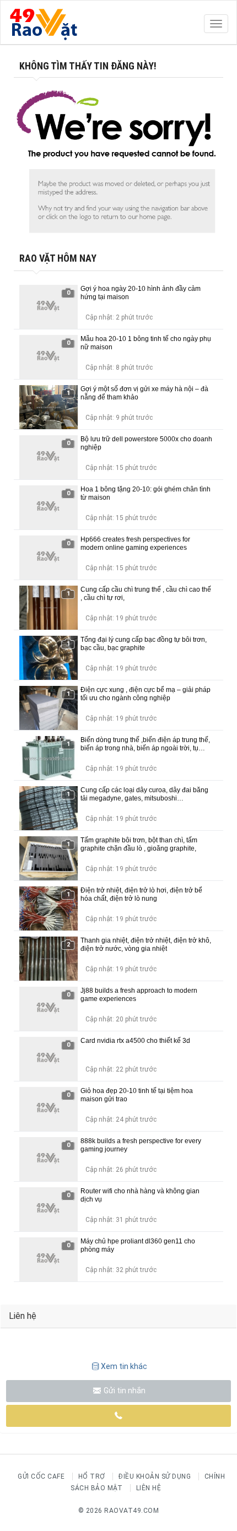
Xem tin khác (124, 1366)
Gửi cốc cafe (41, 1476)
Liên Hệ (148, 1488)
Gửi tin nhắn (124, 1390)
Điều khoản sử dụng (154, 1476)
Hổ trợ (91, 1476)
